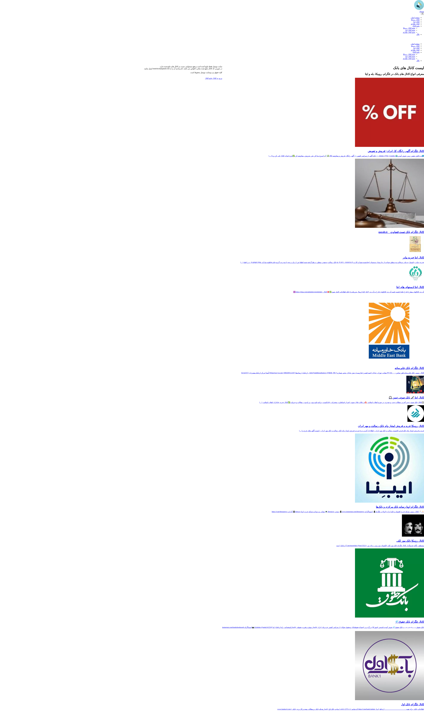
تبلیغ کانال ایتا (410, 30)
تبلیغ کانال (416, 26)
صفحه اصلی (415, 18)
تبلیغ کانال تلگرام (409, 32)
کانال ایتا (416, 22)
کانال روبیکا (415, 20)
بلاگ (418, 34)
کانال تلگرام (415, 24)
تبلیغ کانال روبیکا (409, 28)
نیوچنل (421, 11)
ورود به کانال (217, 78)
